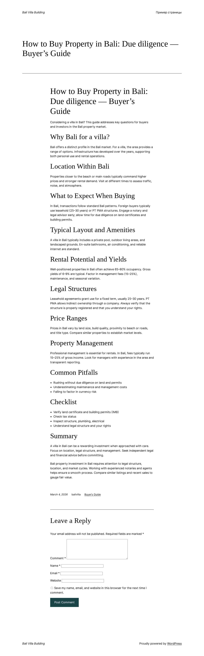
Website (55, 580)
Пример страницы (169, 12)
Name (55, 565)
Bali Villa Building (33, 12)
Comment (58, 558)
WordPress (174, 643)
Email (55, 573)
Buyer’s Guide (92, 494)
